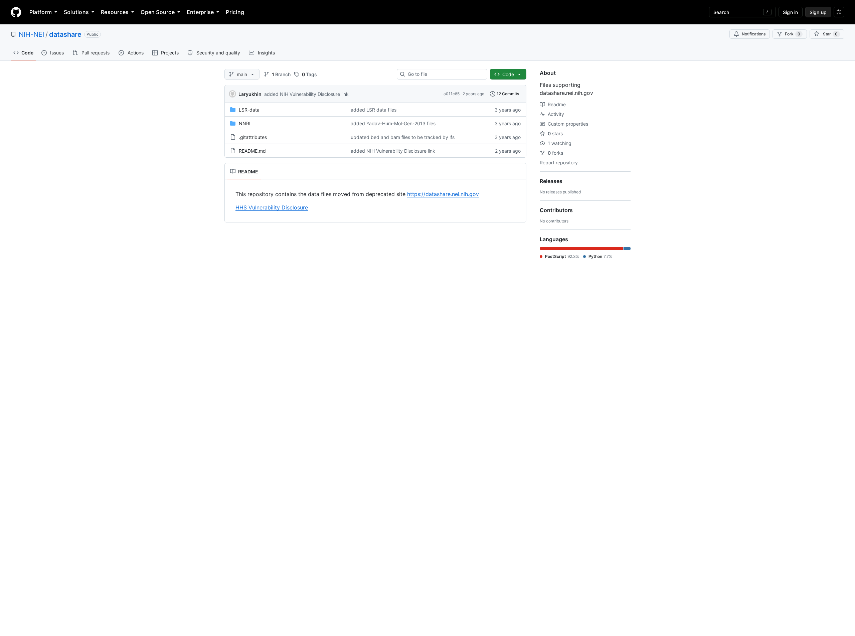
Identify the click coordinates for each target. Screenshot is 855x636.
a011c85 (452, 93)
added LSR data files (373, 110)
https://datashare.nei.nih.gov (443, 194)
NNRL (245, 123)
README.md (252, 151)
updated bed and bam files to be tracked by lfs (403, 137)
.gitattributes (253, 137)
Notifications (753, 33)
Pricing (235, 12)
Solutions (76, 12)
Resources (115, 12)
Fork (792, 33)
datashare (65, 34)
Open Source (158, 12)
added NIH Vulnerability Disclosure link (306, 94)
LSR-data (249, 110)
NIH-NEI (31, 34)
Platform (40, 12)
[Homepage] (16, 12)
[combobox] (445, 74)
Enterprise (200, 12)
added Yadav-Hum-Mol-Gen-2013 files (393, 123)
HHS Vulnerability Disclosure (271, 207)
